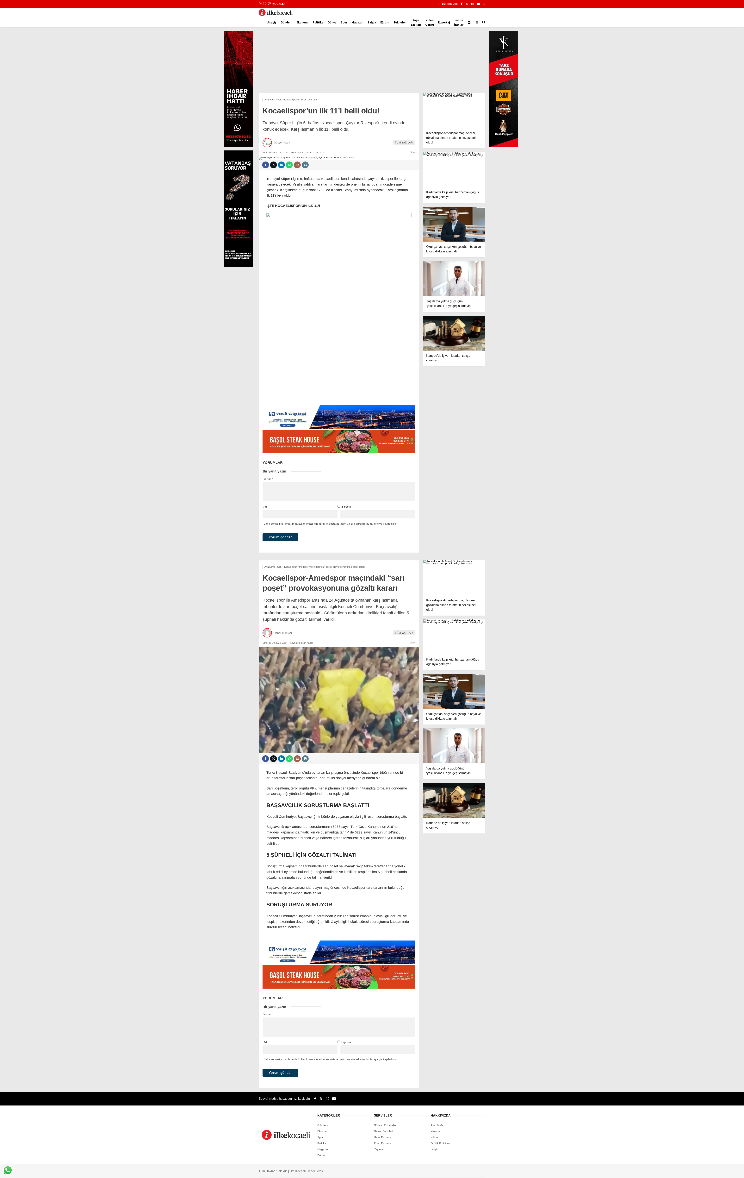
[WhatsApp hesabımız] (484, 3)
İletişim (435, 1149)
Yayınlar (379, 1149)
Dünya (332, 22)
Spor (344, 22)
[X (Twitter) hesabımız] (467, 3)
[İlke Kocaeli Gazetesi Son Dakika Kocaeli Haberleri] (276, 14)
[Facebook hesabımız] (461, 3)
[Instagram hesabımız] (472, 3)
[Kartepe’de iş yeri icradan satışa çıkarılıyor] (454, 333)
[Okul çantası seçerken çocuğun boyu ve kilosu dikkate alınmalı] (454, 224)
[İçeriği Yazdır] (305, 165)
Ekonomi (302, 22)
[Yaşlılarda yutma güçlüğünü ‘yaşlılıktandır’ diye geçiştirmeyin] (454, 278)
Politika (318, 22)
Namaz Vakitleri (383, 1131)
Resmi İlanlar (458, 22)
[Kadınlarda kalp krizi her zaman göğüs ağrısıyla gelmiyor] (454, 169)
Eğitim (384, 22)
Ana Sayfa (437, 1125)
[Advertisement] (372, 64)
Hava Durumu (382, 1137)
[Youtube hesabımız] (478, 3)
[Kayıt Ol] (470, 22)
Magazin (357, 22)
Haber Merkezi (283, 632)
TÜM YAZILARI (404, 142)
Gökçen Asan (282, 142)
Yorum (268, 478)
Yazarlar (436, 1131)
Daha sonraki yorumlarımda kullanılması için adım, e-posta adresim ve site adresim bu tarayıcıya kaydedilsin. (330, 523)
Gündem (286, 22)
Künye (434, 1137)
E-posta (346, 506)
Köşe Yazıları (416, 22)
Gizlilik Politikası (440, 1143)
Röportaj (444, 22)
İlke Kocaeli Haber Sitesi (307, 1171)
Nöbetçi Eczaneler (385, 1125)
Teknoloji (400, 22)
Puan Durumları (383, 1143)
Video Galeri (429, 22)
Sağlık (372, 22)
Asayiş (271, 22)
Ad (265, 506)
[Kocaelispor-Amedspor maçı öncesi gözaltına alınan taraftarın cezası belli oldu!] (454, 110)
